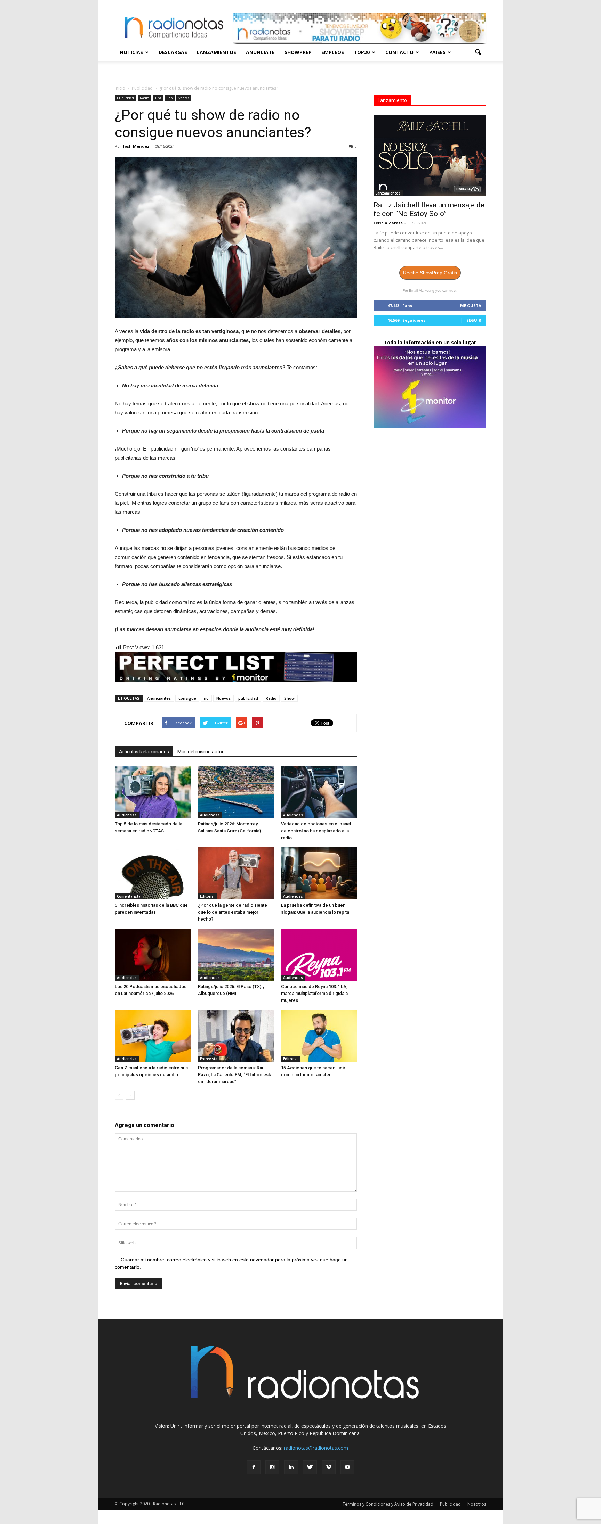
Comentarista (129, 896)
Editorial (207, 896)
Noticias (131, 52)
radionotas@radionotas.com (316, 1447)
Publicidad (125, 98)
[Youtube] (347, 1467)
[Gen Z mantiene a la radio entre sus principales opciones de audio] (153, 1036)
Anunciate (260, 52)
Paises (437, 52)
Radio (144, 98)
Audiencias (127, 815)
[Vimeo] (329, 1467)
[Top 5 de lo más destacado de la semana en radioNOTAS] (153, 792)
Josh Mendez (136, 146)
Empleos (332, 52)
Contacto (399, 52)
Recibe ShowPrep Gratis (430, 272)
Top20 (362, 52)
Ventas (183, 98)
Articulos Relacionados (144, 752)
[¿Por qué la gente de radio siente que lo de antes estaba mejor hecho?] (236, 873)
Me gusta (470, 305)
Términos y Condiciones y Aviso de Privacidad (388, 1504)
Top (170, 98)
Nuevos (223, 698)
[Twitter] (310, 1467)
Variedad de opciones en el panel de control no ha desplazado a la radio (316, 830)
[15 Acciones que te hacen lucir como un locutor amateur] (319, 1036)
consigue (187, 698)
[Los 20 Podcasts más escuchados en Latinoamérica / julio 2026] (153, 955)
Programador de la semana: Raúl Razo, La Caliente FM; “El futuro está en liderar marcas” (235, 1074)
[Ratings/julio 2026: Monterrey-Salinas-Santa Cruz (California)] (236, 792)
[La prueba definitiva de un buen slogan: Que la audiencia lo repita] (319, 873)
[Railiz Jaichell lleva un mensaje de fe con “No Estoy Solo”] (430, 155)
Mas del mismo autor (200, 752)
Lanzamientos (216, 52)
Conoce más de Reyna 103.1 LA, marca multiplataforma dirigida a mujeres (314, 993)
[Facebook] (254, 1467)
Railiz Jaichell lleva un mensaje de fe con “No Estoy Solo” (429, 209)
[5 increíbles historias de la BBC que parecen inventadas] (153, 873)
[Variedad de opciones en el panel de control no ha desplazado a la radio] (319, 792)
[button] (478, 52)
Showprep (298, 52)
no (206, 698)
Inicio (120, 88)
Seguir (473, 320)
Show (289, 698)
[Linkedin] (291, 1467)
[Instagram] (272, 1467)
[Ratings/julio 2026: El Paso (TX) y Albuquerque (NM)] (236, 955)
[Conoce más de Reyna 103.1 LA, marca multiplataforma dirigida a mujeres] (319, 955)
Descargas (173, 52)
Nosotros (476, 1504)
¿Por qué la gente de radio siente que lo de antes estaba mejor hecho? (232, 912)
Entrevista (208, 1058)
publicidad (248, 698)
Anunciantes (159, 698)
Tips (158, 98)
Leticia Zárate (388, 222)
